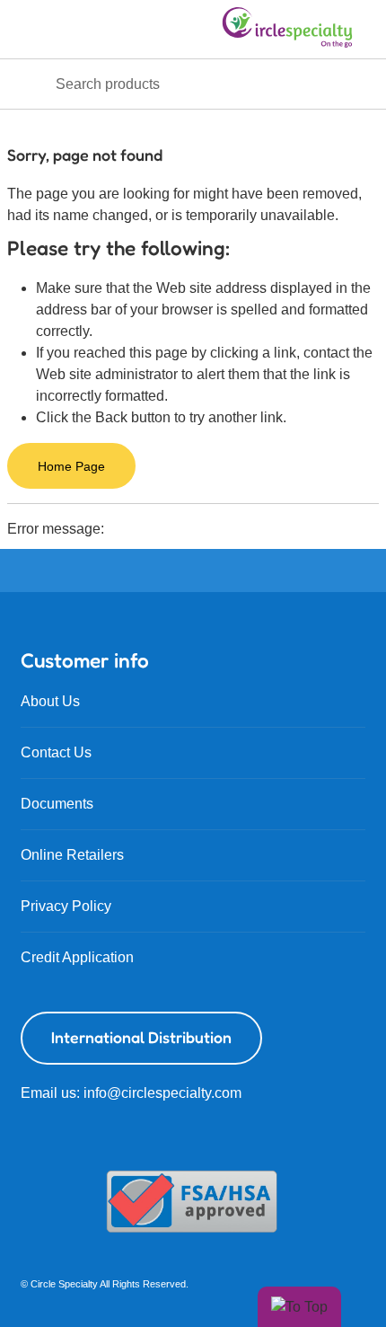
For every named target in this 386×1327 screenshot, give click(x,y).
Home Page (71, 466)
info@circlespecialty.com (162, 1093)
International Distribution (141, 1037)
